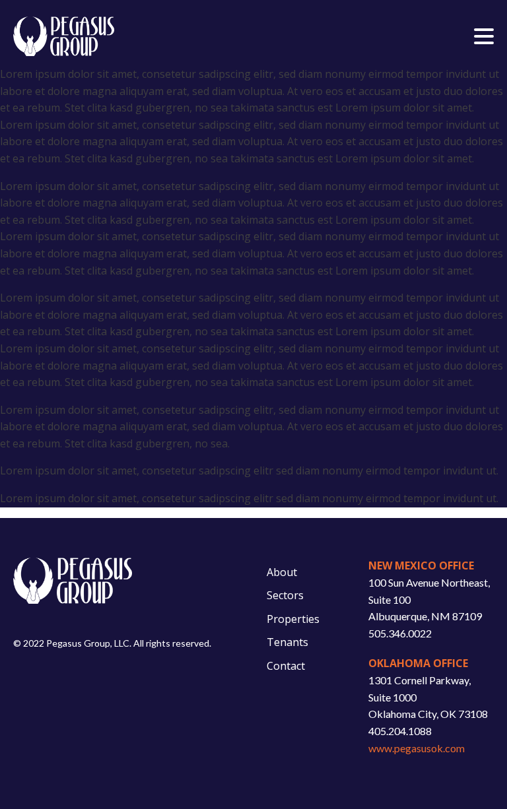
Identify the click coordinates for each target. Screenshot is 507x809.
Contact (286, 666)
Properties (293, 619)
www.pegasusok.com (416, 748)
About (282, 572)
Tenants (287, 642)
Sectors (285, 595)
